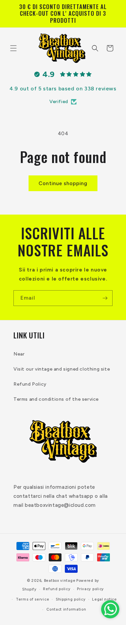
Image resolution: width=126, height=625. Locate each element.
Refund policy (56, 589)
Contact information (66, 609)
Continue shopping (63, 183)
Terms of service (32, 599)
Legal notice (104, 599)
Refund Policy (30, 384)
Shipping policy (71, 599)
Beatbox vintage (60, 580)
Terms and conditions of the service (56, 399)
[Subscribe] (104, 298)
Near (19, 354)
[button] (13, 48)
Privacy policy (90, 589)
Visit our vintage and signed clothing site (61, 369)
